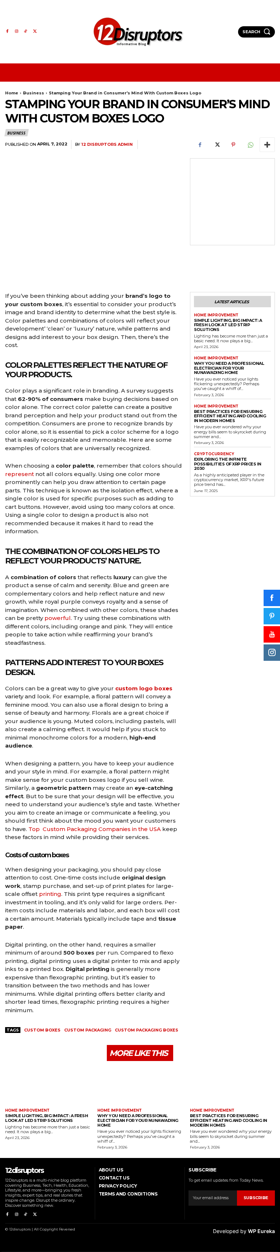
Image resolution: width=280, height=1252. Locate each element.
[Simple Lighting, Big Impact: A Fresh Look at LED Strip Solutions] (47, 1085)
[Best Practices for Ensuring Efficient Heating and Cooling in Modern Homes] (232, 1085)
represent (19, 474)
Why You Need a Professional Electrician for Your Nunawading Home (229, 368)
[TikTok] (25, 31)
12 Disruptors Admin (107, 144)
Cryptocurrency (214, 454)
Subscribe (256, 1197)
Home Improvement (216, 315)
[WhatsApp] (250, 144)
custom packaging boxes (146, 1030)
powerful (57, 618)
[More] (267, 144)
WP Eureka (261, 1231)
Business (33, 92)
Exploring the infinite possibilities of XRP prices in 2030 (227, 464)
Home (11, 92)
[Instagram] (16, 31)
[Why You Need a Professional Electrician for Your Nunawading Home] (139, 1085)
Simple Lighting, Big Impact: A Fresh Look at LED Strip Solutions (228, 325)
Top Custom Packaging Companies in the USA (94, 829)
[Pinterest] (233, 144)
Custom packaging (87, 1030)
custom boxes (42, 1030)
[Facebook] (7, 31)
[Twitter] (35, 31)
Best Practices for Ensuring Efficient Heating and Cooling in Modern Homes (230, 416)
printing (50, 893)
